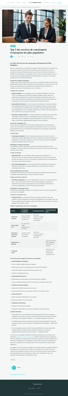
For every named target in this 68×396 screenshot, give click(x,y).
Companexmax (35, 2)
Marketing (53, 2)
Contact (38, 388)
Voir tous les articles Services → (18, 374)
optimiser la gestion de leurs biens (25, 336)
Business (12, 2)
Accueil (3, 7)
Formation (18, 2)
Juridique (24, 2)
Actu (8, 2)
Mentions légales (31, 388)
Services (59, 2)
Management (47, 2)
